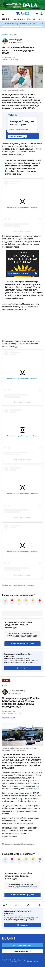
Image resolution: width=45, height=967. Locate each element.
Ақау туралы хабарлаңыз (22, 945)
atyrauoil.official (32, 789)
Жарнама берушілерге (22, 951)
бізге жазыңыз (28, 585)
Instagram (25, 105)
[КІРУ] (42, 14)
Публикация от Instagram (22, 231)
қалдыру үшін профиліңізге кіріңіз (25, 635)
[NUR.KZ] (22, 13)
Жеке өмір (31, 19)
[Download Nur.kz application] (22, 5)
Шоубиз (5, 19)
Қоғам (4, 685)
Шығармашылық (19, 19)
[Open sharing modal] (28, 905)
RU (37, 14)
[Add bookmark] (40, 905)
